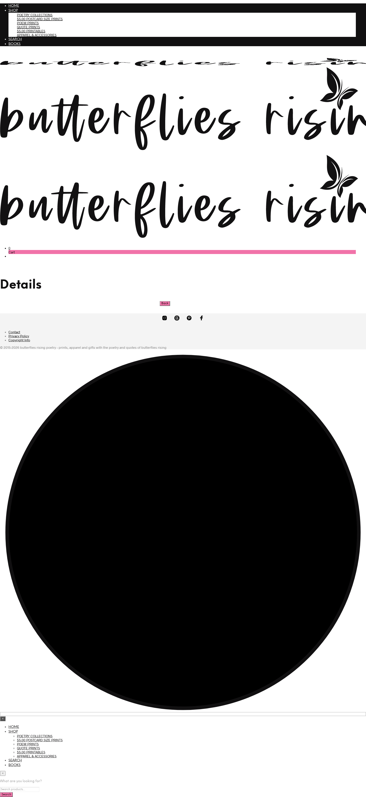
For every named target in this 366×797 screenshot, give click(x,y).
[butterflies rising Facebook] (201, 318)
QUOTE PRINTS (28, 27)
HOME (13, 6)
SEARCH (15, 39)
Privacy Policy (18, 336)
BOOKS (14, 44)
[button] (9, 248)
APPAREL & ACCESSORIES (37, 35)
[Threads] (176, 318)
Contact (14, 332)
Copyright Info (19, 340)
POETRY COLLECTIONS (35, 15)
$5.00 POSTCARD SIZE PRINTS (40, 19)
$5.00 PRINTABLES (31, 31)
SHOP (13, 10)
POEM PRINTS (28, 23)
